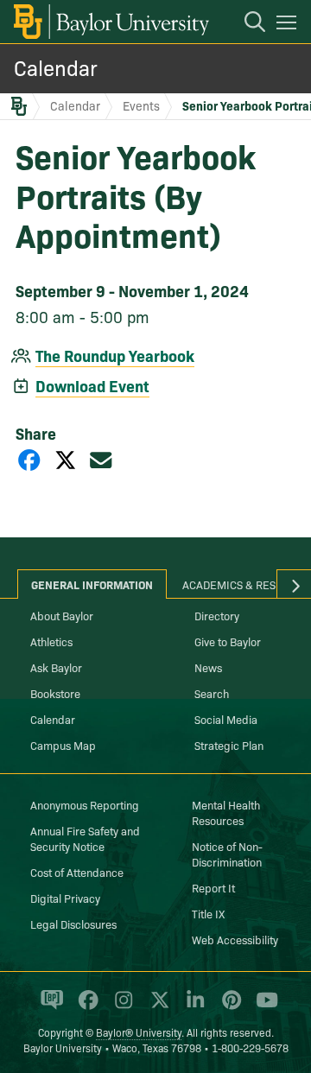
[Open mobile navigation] (289, 25)
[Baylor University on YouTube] (262, 1007)
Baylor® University (138, 1032)
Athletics (51, 641)
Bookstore (55, 693)
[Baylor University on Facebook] (85, 1007)
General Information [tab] (92, 584)
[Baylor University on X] (157, 1007)
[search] (246, 24)
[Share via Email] (101, 459)
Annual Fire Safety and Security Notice (85, 838)
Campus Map (63, 744)
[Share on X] (65, 459)
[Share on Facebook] (29, 459)
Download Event (92, 386)
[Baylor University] (110, 21)
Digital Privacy (65, 897)
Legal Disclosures (73, 923)
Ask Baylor (56, 667)
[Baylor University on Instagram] (120, 1007)
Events (141, 105)
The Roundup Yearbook (114, 355)
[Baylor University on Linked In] (192, 1007)
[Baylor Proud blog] (49, 1007)
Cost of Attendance (77, 871)
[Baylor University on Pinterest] (228, 1007)
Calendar (56, 67)
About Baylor (61, 615)
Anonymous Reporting (84, 804)
